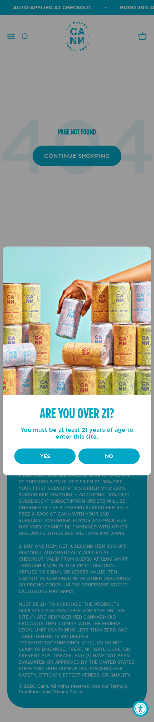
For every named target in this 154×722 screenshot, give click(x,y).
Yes (45, 456)
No (109, 456)
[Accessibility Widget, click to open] (141, 709)
